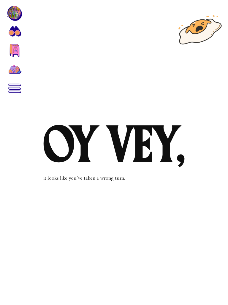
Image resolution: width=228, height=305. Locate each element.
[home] (14, 13)
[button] (14, 31)
